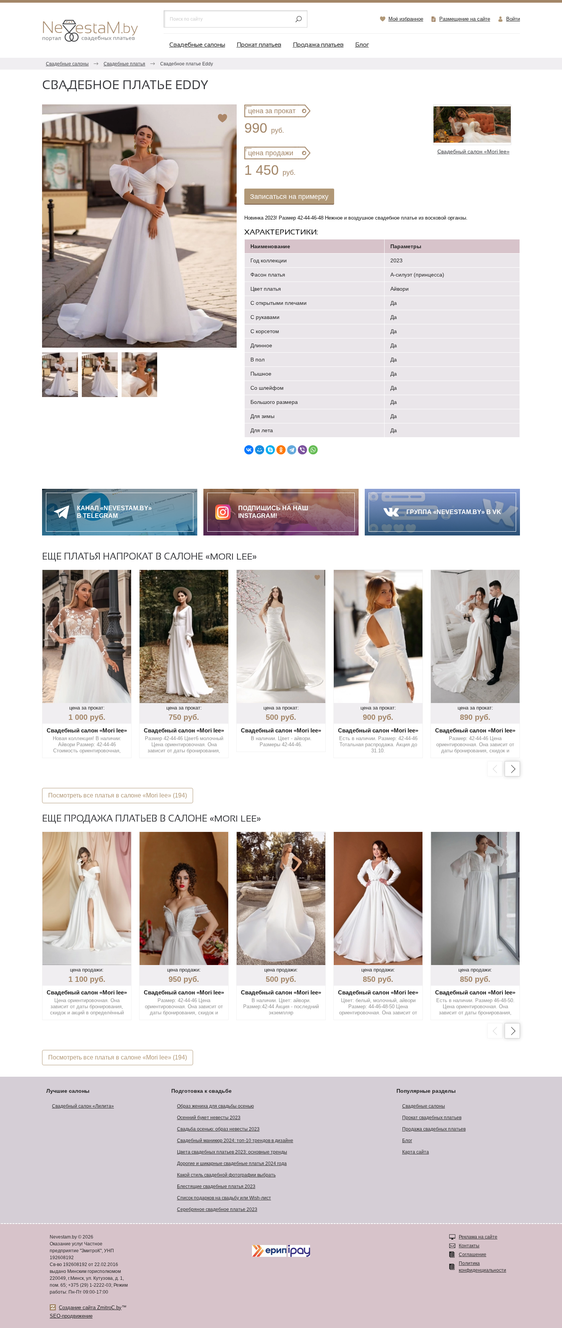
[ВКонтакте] (248, 449)
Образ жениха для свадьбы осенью (215, 1106)
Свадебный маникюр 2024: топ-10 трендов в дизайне (235, 1140)
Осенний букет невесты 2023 (208, 1117)
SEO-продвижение (71, 1316)
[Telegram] (291, 449)
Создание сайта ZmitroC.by (90, 1307)
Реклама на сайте (478, 1237)
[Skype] (270, 449)
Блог (362, 45)
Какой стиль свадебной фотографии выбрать (226, 1175)
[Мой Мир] (259, 449)
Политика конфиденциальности (482, 1267)
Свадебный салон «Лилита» (83, 1106)
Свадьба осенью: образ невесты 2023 (218, 1129)
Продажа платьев (318, 45)
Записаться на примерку (289, 196)
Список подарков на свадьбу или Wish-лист (224, 1198)
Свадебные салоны (197, 45)
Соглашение (472, 1254)
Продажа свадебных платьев (434, 1129)
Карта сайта (415, 1152)
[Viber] (302, 449)
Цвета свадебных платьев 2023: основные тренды (232, 1152)
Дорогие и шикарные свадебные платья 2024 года (232, 1163)
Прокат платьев (259, 45)
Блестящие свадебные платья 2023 (216, 1186)
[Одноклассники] (281, 449)
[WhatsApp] (313, 449)
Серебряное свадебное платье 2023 (217, 1209)
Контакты (469, 1245)
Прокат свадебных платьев (431, 1117)
